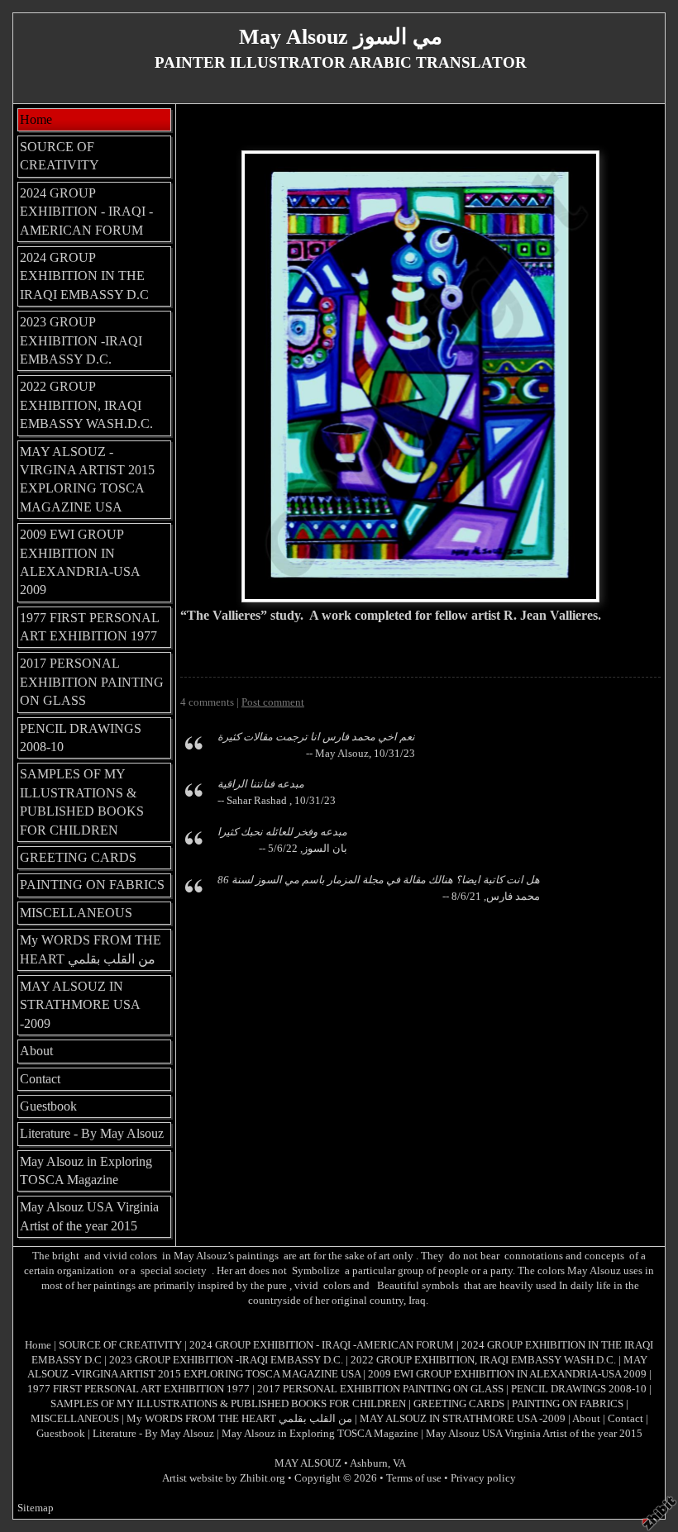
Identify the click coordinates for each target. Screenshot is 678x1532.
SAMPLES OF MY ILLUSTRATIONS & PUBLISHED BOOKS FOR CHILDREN (82, 801)
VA (399, 1463)
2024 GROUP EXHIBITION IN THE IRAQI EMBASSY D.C (84, 276)
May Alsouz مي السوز (340, 37)
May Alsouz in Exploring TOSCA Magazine (86, 1170)
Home (36, 119)
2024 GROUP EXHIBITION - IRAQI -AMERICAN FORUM (86, 211)
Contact (40, 1079)
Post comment (272, 702)
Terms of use (414, 1478)
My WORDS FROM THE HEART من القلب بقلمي (90, 949)
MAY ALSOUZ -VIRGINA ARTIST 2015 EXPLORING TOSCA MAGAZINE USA (87, 479)
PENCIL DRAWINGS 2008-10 (80, 737)
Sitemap (35, 1508)
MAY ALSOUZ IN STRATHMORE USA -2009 (80, 1004)
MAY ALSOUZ (308, 1463)
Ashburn (369, 1463)
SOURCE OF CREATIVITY (59, 156)
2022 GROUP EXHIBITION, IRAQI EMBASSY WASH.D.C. (86, 405)
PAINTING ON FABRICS (92, 885)
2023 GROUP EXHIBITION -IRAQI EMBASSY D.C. (81, 340)
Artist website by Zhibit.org (223, 1478)
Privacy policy (483, 1478)
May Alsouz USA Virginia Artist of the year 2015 (89, 1216)
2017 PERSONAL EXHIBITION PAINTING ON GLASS (92, 681)
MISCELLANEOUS (76, 913)
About (36, 1051)
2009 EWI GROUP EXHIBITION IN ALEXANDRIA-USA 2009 (80, 562)
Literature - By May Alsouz (92, 1133)
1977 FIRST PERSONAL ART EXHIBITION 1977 (90, 627)
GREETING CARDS (78, 857)
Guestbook (48, 1106)
